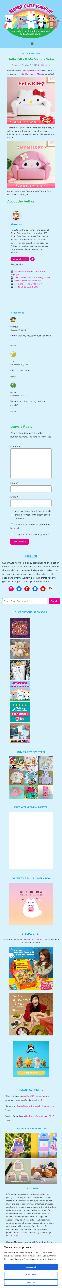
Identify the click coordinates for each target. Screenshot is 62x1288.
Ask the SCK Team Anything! (35, 1096)
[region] (31, 1265)
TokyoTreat (27, 939)
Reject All (31, 1282)
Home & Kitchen (31, 53)
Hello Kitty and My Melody (31, 73)
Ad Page (14, 1235)
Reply (13, 345)
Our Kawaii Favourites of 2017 (39, 1116)
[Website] (32, 259)
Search (54, 601)
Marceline (45, 65)
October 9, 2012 (18, 329)
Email (14, 497)
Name (14, 483)
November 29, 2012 (19, 364)
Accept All (31, 1267)
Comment (16, 446)
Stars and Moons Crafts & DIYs (28, 284)
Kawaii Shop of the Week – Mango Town (36, 1106)
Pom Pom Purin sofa (31, 70)
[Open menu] (32, 43)
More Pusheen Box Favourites (27, 280)
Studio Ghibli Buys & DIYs (26, 287)
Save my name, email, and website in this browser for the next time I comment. (32, 514)
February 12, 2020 (19, 395)
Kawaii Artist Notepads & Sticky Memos (32, 277)
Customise (31, 1274)
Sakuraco (39, 939)
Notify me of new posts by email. (31, 534)
